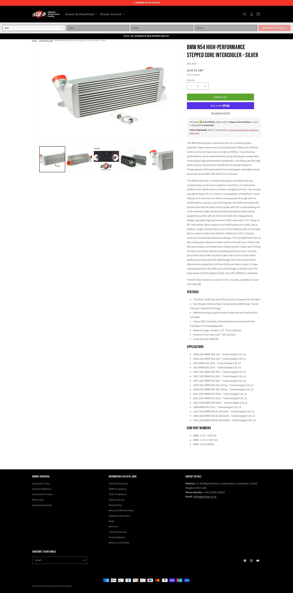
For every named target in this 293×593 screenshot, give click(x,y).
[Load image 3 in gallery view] (106, 159)
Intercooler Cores (40, 483)
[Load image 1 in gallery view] (52, 159)
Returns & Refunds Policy (121, 510)
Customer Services (118, 532)
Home (34, 40)
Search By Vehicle (274, 28)
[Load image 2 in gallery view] (79, 159)
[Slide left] (35, 159)
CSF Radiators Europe (47, 586)
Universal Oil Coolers (42, 494)
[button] (81, 14)
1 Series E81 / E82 (46, 40)
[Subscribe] (83, 560)
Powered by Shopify (64, 586)
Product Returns (117, 537)
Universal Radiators (41, 488)
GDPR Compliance (118, 488)
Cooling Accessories (42, 505)
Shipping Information (119, 515)
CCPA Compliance (117, 494)
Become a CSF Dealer (119, 542)
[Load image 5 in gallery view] (160, 159)
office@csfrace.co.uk (205, 496)
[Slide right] (177, 159)
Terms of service (117, 499)
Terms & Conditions (118, 483)
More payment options (220, 113)
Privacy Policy (115, 505)
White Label (38, 499)
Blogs (111, 521)
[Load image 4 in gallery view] (133, 159)
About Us (113, 526)
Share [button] (193, 453)
